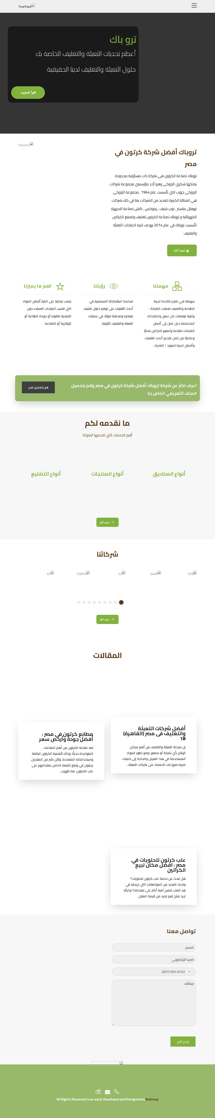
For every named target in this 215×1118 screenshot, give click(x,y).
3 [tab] (110, 602)
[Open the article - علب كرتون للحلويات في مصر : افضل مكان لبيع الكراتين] (175, 815)
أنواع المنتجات (107, 473)
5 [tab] (99, 602)
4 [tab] (104, 602)
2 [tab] (115, 602)
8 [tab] (83, 602)
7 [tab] (89, 602)
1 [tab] (121, 602)
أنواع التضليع (46, 473)
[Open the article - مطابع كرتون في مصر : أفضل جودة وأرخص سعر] (82, 696)
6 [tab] (94, 602)
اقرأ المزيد (28, 92)
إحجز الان (183, 1041)
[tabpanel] (182, 575)
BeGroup (152, 1099)
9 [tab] (78, 602)
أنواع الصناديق (169, 473)
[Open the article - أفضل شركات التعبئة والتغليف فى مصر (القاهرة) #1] (175, 693)
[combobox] (191, 972)
